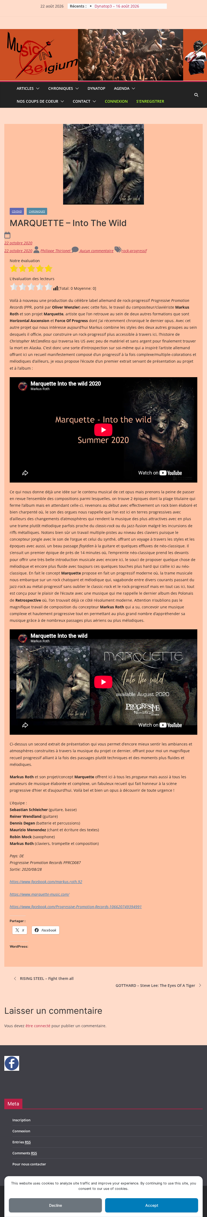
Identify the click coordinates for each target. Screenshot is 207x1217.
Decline (55, 1205)
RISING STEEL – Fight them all (47, 978)
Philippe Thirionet (56, 250)
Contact (81, 101)
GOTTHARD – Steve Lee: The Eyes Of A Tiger (155, 985)
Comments (24, 1153)
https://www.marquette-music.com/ (39, 894)
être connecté (38, 1025)
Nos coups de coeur (37, 101)
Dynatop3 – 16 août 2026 (117, 6)
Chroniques (60, 88)
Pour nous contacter (29, 1164)
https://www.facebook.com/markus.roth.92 (46, 881)
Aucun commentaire (96, 250)
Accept (151, 1205)
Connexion (116, 101)
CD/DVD (17, 211)
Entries (21, 1142)
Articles (25, 88)
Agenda (121, 88)
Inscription (21, 1120)
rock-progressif (134, 250)
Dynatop (96, 88)
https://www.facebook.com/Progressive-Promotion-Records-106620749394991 (76, 906)
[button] (37, 88)
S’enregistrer (150, 101)
